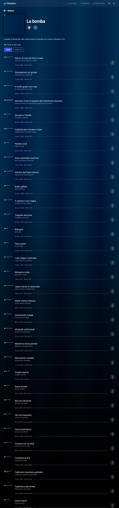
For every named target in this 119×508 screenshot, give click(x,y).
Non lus (18, 50)
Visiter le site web (13, 45)
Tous (8, 50)
